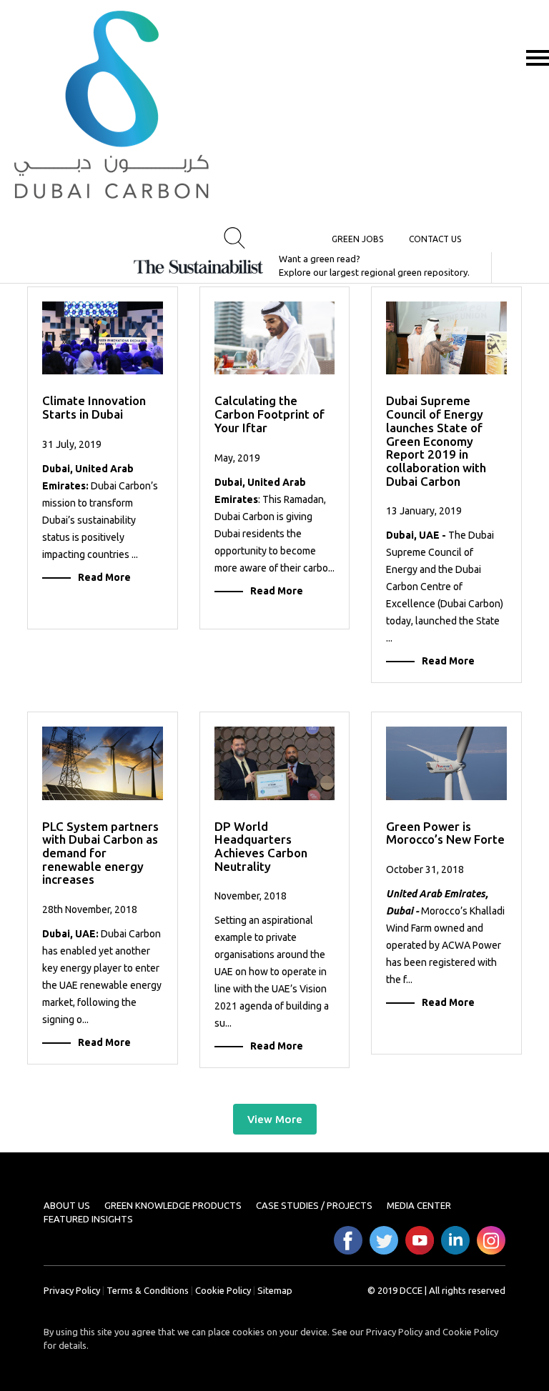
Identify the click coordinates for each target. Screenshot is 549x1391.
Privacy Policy (72, 1290)
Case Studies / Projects (314, 1205)
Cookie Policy (223, 1290)
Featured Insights (88, 1219)
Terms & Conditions (148, 1290)
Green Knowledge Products (173, 1205)
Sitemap (274, 1290)
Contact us (435, 239)
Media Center (419, 1205)
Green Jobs (357, 239)
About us (67, 1205)
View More (274, 1119)
